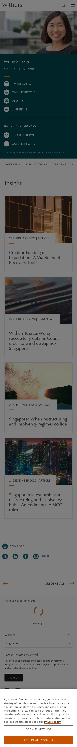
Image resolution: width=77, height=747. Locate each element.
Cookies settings (38, 729)
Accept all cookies (38, 740)
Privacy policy (52, 721)
